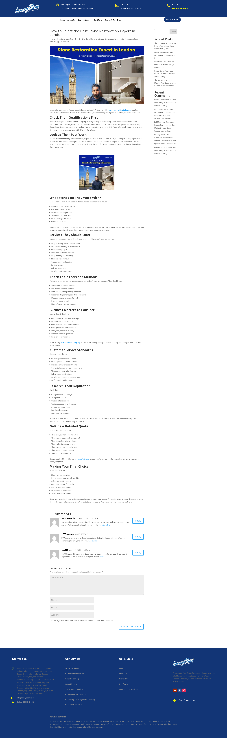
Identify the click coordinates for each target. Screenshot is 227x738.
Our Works (98, 20)
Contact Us (110, 20)
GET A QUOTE (172, 19)
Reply (138, 520)
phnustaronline (68, 518)
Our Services (83, 20)
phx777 (64, 550)
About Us (71, 20)
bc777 (156, 122)
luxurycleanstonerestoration (62, 39)
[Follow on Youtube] (175, 690)
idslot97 (157, 99)
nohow (157, 147)
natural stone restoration (118, 39)
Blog (119, 20)
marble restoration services (97, 39)
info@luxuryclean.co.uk (131, 8)
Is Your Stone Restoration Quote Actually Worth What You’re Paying (164, 74)
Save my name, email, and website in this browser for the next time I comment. (82, 620)
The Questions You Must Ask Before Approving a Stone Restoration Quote (165, 46)
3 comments (64, 42)
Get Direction (187, 700)
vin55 (156, 109)
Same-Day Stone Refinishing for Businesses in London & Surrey (165, 102)
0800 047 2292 (180, 8)
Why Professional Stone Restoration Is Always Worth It (165, 55)
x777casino (66, 534)
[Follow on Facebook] (179, 690)
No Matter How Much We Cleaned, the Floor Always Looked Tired (164, 64)
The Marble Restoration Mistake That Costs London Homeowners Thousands (165, 83)
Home (62, 20)
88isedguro (158, 135)
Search (173, 32)
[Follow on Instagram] (184, 690)
